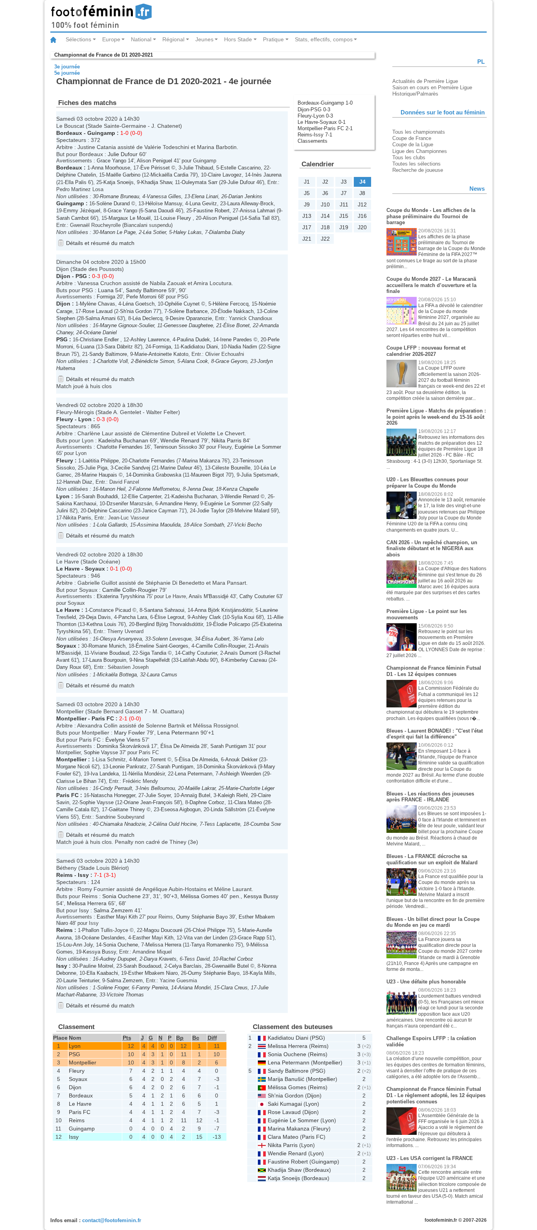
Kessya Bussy (261, 896)
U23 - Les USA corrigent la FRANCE (429, 1158)
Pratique (273, 39)
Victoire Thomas (125, 995)
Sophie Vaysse (101, 752)
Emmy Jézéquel (81, 211)
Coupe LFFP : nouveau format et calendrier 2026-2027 (425, 351)
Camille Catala (72, 809)
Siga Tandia (153, 653)
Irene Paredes (236, 339)
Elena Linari (204, 196)
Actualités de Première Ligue (425, 81)
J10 (325, 204)
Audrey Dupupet (118, 959)
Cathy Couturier (257, 596)
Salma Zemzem (113, 910)
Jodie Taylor (210, 511)
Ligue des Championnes (419, 151)
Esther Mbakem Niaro (153, 973)
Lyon (85, 419)
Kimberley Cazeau (246, 660)
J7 (344, 193)
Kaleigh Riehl (233, 795)
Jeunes (204, 39)
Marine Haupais (99, 475)
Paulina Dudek (193, 339)
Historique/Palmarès (415, 94)
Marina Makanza (201, 461)
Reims (64, 875)
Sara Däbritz (119, 347)
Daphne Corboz (206, 802)
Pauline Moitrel (96, 966)
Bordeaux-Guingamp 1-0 (325, 103)
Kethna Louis (101, 624)
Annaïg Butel (195, 795)
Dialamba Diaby (227, 232)
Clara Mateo (248, 802)
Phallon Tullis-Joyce (105, 930)
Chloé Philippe (209, 930)
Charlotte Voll (112, 361)
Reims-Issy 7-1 (315, 135)
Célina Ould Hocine (175, 824)
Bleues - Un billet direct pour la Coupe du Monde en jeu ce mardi (433, 922)
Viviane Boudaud (110, 653)
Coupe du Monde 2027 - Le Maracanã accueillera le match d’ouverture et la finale (431, 285)
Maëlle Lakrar (200, 788)
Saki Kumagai (285, 1104)
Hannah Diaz (77, 482)
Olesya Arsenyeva (121, 639)
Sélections (78, 39)
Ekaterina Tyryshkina (121, 596)
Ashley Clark (206, 617)
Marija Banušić (286, 1079)
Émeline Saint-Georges (162, 646)
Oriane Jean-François (148, 802)
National (141, 39)
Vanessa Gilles (164, 196)
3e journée (67, 67)
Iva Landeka (105, 774)
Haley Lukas (187, 232)
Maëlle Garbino (123, 175)
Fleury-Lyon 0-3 (315, 116)
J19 (343, 227)
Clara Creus (234, 988)
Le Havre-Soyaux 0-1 (322, 122)
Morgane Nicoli (73, 767)
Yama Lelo (252, 639)
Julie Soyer (158, 795)
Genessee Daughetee (188, 325)
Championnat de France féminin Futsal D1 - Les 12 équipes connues (433, 671)
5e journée (67, 73)
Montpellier (71, 718)
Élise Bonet (236, 325)
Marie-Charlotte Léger (250, 788)
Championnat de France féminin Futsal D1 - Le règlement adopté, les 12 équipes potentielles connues (436, 1095)
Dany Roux (68, 667)
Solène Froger (113, 988)
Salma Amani (100, 318)
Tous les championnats (418, 132)
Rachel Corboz (236, 959)
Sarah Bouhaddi (100, 496)
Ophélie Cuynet (182, 304)
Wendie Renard (179, 440)
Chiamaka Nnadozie (122, 824)
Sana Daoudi (159, 211)
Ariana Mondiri (194, 988)
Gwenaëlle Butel (230, 966)
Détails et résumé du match (100, 243)
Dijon (63, 276)
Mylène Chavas (97, 304)
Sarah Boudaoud (142, 966)
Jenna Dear (200, 489)
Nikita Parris (226, 440)
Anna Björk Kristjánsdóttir (223, 610)
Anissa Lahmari (257, 211)
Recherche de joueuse (417, 170)
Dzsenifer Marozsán (129, 503)
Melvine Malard (252, 511)
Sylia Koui (242, 617)
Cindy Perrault (116, 788)
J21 (306, 239)
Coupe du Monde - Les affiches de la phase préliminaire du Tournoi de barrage (430, 216)
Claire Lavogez (225, 175)
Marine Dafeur (176, 468)
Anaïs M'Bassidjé (208, 596)
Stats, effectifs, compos (324, 39)
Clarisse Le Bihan (76, 781)
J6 (325, 193)
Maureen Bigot (207, 475)
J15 (343, 216)
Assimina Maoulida (158, 525)
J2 (325, 182)
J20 (362, 227)
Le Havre (68, 568)
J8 (362, 193)
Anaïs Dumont (240, 653)
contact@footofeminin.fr (111, 1220)
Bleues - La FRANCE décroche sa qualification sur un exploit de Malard (432, 859)
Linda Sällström (228, 809)
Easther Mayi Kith (117, 917)
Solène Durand (113, 203)
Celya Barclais (185, 966)
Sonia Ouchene (121, 896)
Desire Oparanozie (191, 318)
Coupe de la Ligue (412, 144)
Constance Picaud (110, 610)
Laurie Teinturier (81, 980)
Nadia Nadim (242, 347)
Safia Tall (259, 218)
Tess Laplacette (222, 824)
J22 (325, 239)
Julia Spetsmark (259, 475)
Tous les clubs (408, 157)
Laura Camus (162, 675)
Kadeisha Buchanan (123, 440)
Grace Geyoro (231, 361)
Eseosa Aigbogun (180, 809)
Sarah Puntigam (228, 746)
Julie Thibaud (198, 168)
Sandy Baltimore (146, 290)
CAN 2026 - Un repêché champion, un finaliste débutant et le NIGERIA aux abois (431, 549)
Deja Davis (98, 617)
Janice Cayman (159, 511)
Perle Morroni (141, 297)
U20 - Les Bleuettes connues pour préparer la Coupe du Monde (427, 483)
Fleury (64, 419)
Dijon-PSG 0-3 (314, 109)
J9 (307, 204)
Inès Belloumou (157, 788)
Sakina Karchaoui (76, 503)
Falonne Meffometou (156, 489)
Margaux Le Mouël (130, 218)
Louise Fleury (176, 218)
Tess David (197, 959)
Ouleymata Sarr (199, 182)
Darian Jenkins (245, 196)
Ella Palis (75, 182)
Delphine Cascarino (110, 511)
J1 (307, 182)
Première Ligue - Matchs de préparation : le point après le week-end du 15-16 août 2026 (436, 417)
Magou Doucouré (163, 930)
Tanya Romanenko (212, 945)
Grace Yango (111, 161)
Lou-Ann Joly (78, 945)
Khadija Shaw (156, 182)
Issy (83, 875)
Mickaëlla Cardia (169, 175)
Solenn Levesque (171, 639)
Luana (106, 290)
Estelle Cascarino (241, 168)
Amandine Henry (178, 503)
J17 (306, 227)
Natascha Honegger (113, 795)
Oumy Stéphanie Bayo (202, 917)
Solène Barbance (188, 311)
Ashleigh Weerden (240, 774)
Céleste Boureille (231, 468)
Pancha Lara (132, 617)
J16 (362, 216)
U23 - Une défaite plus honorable (426, 982)
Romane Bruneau (119, 196)
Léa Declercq (147, 318)
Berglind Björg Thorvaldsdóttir (169, 624)
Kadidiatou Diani (199, 347)
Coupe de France (411, 138)
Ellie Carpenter (144, 496)
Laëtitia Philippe (101, 461)
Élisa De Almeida (179, 746)
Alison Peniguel (154, 161)
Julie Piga (96, 468)
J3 (344, 182)
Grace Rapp (251, 938)
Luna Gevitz (203, 203)
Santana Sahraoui (164, 610)
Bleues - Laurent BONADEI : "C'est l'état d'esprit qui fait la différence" (434, 734)
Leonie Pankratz (128, 767)
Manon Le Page (118, 232)
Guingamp (101, 133)
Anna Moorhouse (111, 168)
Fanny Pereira (152, 988)
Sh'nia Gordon (136, 311)
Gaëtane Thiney (127, 809)
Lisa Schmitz (111, 759)
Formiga (106, 297)
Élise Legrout (169, 617)
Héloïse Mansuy (163, 203)
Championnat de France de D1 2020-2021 (103, 55)
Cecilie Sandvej (132, 468)
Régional (173, 39)
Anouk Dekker (241, 759)
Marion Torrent (149, 759)
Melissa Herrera (87, 903)
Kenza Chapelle (241, 489)
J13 (306, 216)
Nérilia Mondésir (147, 774)
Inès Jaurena (266, 175)
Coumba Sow (265, 824)
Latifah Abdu (194, 660)
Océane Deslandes (103, 938)
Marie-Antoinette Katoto (161, 354)
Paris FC (103, 718)
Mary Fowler (129, 732)
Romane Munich (106, 646)
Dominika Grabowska (157, 475)
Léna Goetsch (138, 304)
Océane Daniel (100, 332)
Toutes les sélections (416, 164)
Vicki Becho (248, 525)
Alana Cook (195, 361)
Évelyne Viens (122, 740)
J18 (325, 227)
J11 (344, 204)
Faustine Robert (211, 211)
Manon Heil (112, 489)
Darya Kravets (160, 959)
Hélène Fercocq (230, 304)
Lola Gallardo (112, 525)
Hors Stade (238, 39)
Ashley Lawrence (150, 339)
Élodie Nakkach (236, 311)
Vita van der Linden (206, 938)
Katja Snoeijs (118, 182)
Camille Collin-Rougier (130, 590)
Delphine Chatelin (76, 175)
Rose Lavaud (97, 311)
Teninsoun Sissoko (175, 447)
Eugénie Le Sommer (258, 447)
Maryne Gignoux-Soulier (127, 325)
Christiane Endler (100, 339)
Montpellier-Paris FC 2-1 (325, 128)
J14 (325, 216)
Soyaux (95, 568)
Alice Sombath (207, 525)
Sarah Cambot (72, 218)
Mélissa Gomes (199, 896)
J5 (307, 193)
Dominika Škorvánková (123, 746)
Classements (312, 141)
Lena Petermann (178, 732)
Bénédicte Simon (154, 361)
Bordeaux (69, 133)
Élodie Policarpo (231, 624)
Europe (111, 39)
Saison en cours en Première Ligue (432, 87)
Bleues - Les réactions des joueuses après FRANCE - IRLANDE (430, 797)
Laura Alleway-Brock (250, 203)
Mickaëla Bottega (117, 675)
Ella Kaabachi (102, 973)
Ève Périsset (155, 168)
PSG (81, 276)
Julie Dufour (123, 154)
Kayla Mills (262, 973)
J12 (362, 204)
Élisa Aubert (216, 639)
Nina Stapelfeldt (152, 660)
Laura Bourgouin (107, 660)
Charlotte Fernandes (120, 447)
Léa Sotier (154, 232)
